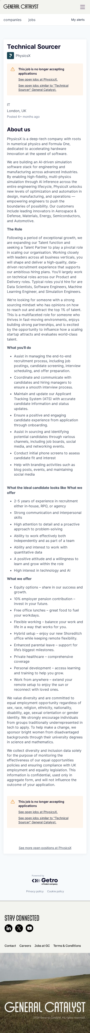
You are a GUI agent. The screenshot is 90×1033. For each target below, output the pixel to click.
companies (12, 20)
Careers (25, 946)
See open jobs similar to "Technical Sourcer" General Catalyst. (43, 88)
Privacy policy (35, 891)
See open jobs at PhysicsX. (38, 79)
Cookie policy (55, 891)
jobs (31, 20)
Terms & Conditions (67, 946)
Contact (10, 946)
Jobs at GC (42, 946)
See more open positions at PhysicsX (45, 848)
